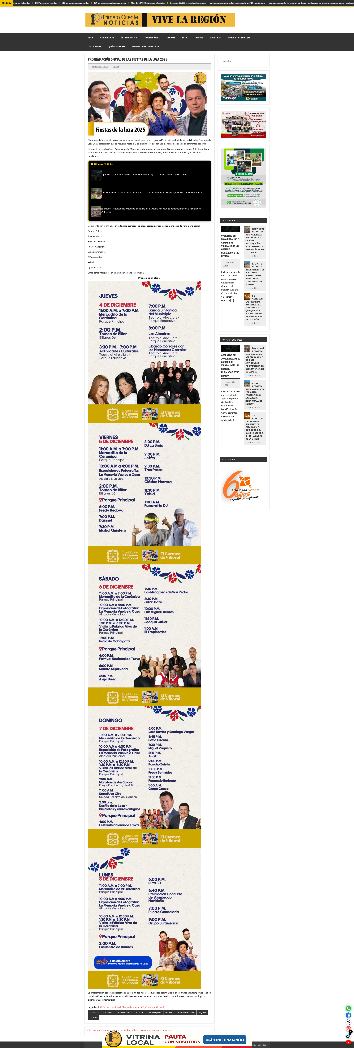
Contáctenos (94, 46)
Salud (185, 37)
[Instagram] (348, 1029)
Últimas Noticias (130, 37)
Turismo (93, 1017)
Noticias (169, 1012)
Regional (202, 1012)
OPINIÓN (199, 37)
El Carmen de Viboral (110, 1007)
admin (116, 66)
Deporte (171, 37)
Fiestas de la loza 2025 (133, 1007)
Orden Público (152, 37)
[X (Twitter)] (348, 1022)
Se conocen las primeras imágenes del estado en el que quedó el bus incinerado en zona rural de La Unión (254, 307)
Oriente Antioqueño (155, 1007)
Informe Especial (154, 1012)
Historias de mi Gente (239, 37)
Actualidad (215, 37)
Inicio (90, 37)
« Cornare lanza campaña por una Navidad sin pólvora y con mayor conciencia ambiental (129, 1029)
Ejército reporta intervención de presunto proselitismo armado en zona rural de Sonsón (254, 274)
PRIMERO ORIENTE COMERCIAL (146, 46)
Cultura (139, 1012)
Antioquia (107, 1012)
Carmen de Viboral (124, 1012)
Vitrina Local (107, 37)
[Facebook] (348, 1015)
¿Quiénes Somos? (116, 46)
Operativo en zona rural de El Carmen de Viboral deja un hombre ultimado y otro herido (230, 246)
